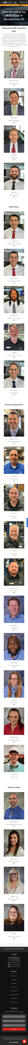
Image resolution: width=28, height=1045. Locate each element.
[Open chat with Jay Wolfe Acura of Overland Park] (24, 1041)
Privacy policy (14, 998)
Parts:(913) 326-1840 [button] (15, 966)
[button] (21, 2)
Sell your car (14, 987)
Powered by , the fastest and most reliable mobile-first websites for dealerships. (14, 1038)
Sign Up (14, 1029)
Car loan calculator (14, 994)
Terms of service (14, 1002)
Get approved (14, 990)
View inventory (14, 976)
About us (14, 979)
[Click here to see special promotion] (14, 5)
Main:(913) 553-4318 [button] (15, 962)
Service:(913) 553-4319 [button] (15, 964)
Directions (14, 983)
